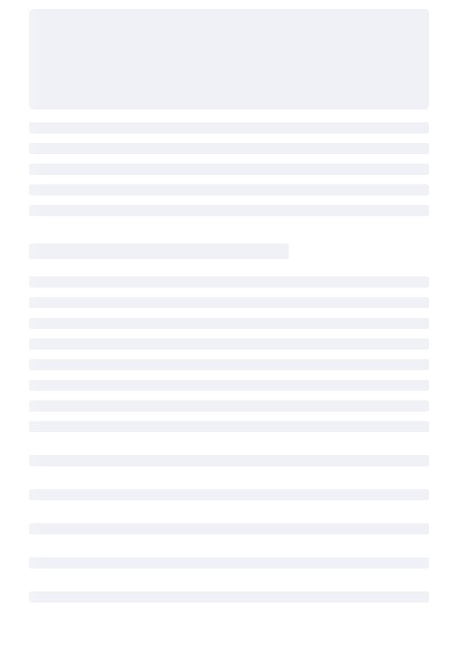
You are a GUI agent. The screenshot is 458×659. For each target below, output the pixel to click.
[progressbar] (229, 59)
